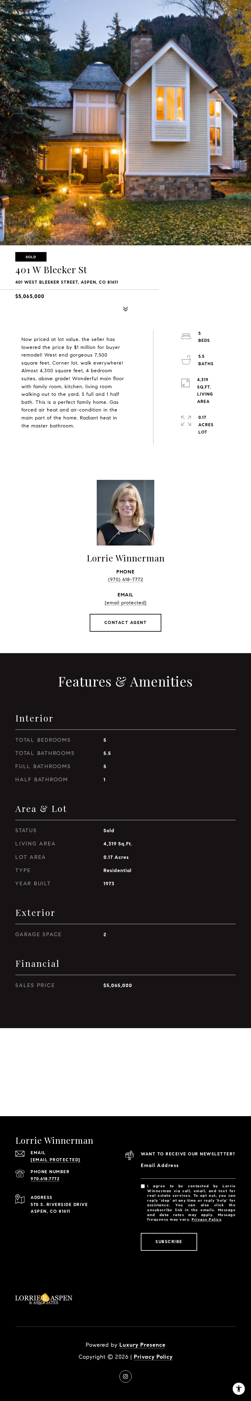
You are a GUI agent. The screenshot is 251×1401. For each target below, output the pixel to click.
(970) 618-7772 (125, 579)
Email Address (160, 1165)
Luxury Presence (142, 1345)
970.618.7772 (45, 1178)
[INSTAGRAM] (125, 1376)
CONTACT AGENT (125, 622)
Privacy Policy (206, 1219)
